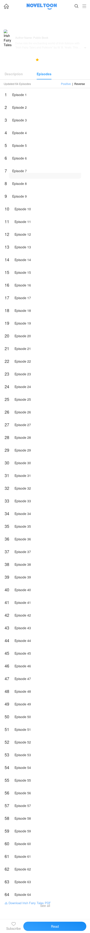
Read (55, 926)
